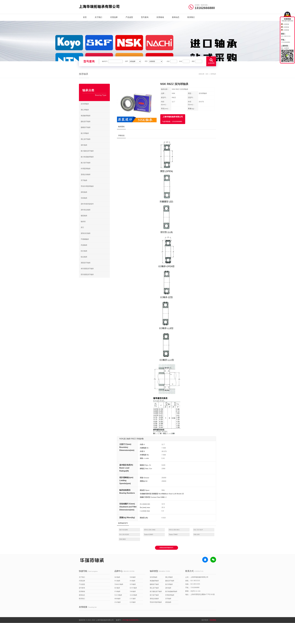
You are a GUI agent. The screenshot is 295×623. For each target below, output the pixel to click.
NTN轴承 (133, 584)
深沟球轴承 (85, 104)
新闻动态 (175, 17)
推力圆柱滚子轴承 (87, 151)
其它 (82, 227)
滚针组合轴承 (85, 210)
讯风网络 (213, 620)
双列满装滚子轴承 (87, 274)
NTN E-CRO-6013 (174, 530)
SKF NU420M (123, 530)
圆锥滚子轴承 (85, 127)
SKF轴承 (117, 577)
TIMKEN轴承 (118, 584)
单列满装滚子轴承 (87, 269)
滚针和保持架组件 (87, 204)
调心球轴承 (85, 110)
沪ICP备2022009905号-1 (130, 620)
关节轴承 (84, 180)
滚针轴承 (84, 145)
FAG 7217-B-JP (198, 530)
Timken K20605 (148, 534)
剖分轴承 (84, 251)
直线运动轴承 (85, 174)
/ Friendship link (88, 607)
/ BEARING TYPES (160, 571)
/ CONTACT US (194, 571)
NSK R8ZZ (122, 539)
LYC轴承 (133, 598)
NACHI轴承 (118, 595)
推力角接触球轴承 (87, 157)
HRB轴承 (117, 598)
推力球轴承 (85, 133)
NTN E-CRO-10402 (149, 530)
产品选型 (129, 17)
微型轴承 (84, 216)
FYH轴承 (117, 591)
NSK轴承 (133, 577)
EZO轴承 (133, 602)
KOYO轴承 (133, 588)
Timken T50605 (173, 534)
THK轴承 (133, 591)
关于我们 (98, 17)
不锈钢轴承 (85, 239)
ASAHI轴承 (133, 595)
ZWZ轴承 (117, 602)
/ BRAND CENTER (124, 571)
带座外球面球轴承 (87, 186)
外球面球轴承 (85, 168)
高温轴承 (84, 245)
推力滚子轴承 (85, 163)
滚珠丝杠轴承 (85, 233)
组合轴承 (84, 257)
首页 (85, 17)
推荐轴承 (213, 74)
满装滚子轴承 (85, 263)
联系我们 (191, 17)
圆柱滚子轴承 (85, 121)
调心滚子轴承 (85, 139)
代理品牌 (114, 17)
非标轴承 (84, 198)
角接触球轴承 (85, 116)
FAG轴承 (117, 581)
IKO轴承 (117, 588)
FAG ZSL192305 (124, 534)
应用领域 (160, 17)
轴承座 (83, 221)
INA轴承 (132, 581)
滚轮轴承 (84, 192)
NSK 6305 (197, 534)
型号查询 (144, 17)
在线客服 (286, 24)
